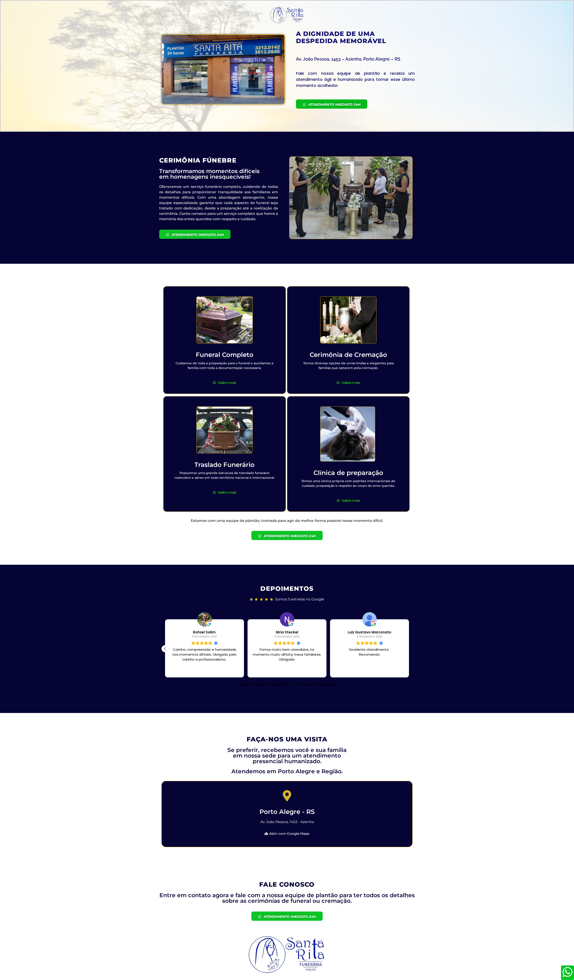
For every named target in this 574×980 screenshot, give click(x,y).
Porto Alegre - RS (287, 811)
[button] (409, 648)
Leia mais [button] (204, 671)
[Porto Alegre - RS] (287, 796)
